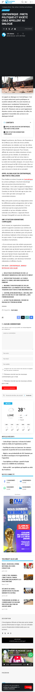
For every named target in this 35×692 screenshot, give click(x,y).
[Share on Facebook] (6, 28)
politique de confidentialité (10, 687)
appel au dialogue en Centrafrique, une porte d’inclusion (17, 127)
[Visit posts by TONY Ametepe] (4, 35)
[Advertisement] (17, 56)
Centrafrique (28, 179)
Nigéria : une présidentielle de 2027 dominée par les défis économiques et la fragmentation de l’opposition (17, 456)
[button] (28, 687)
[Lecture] (4, 664)
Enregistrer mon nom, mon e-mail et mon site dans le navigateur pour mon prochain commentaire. (18, 369)
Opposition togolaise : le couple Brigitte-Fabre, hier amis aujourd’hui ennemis (15, 280)
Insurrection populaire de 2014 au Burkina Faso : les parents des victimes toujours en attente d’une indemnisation (17, 287)
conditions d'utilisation (9, 688)
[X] (5, 633)
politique (6, 10)
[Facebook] (9, 481)
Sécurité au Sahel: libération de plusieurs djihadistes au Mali (10, 591)
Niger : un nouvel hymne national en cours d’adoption (10, 566)
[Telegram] (25, 481)
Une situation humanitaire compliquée (14, 133)
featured (14, 310)
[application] (17, 657)
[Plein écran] (31, 664)
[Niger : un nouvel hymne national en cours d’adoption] (28, 566)
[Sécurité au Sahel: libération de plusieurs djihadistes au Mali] (28, 590)
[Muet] (28, 664)
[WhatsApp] (9, 488)
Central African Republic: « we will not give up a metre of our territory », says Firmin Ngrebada (17, 295)
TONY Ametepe (10, 33)
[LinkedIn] (25, 488)
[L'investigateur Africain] (10, 2)
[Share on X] (9, 28)
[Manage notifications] (30, 687)
